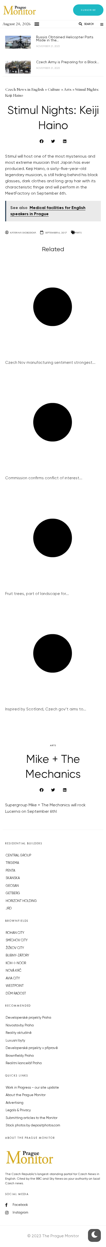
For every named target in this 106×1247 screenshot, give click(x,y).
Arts (79, 232)
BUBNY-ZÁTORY (17, 955)
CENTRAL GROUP (18, 855)
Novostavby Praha (20, 1025)
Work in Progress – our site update (32, 1087)
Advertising (14, 1103)
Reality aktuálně (19, 1033)
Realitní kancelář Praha (24, 1063)
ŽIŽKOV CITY (15, 948)
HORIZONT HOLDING (21, 901)
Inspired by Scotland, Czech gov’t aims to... (45, 709)
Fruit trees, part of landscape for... (37, 594)
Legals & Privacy (18, 1110)
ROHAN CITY (15, 933)
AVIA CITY (13, 978)
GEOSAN (12, 886)
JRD (9, 908)
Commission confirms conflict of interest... (43, 478)
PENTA (10, 870)
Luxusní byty (15, 1040)
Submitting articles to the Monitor (31, 1118)
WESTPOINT (15, 986)
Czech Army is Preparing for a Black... (67, 62)
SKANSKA (13, 878)
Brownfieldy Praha (20, 1056)
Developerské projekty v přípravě (32, 1048)
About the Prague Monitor (26, 1095)
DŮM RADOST (16, 993)
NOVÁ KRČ (13, 970)
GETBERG (13, 893)
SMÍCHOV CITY (17, 940)
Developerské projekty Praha (28, 1017)
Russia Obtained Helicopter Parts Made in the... (64, 38)
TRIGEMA (12, 863)
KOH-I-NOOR (16, 963)
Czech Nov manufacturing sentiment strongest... (50, 363)
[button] (88, 10)
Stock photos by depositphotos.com (33, 1125)
